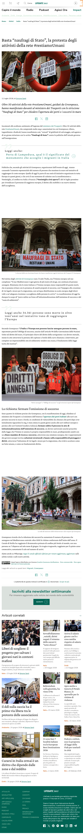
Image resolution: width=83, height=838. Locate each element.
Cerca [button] (29, 3)
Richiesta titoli (8, 814)
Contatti (26, 795)
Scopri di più (64, 582)
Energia (19, 15)
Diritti (13, 15)
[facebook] (44, 825)
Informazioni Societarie (27, 813)
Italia (3, 673)
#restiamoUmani (12, 129)
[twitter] (49, 825)
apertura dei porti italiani (55, 416)
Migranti (30, 568)
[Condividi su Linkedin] (46, 119)
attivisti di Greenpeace (24, 279)
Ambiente (5, 15)
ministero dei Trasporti (52, 126)
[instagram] (66, 825)
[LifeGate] (41, 3)
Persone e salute (75, 15)
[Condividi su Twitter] (41, 119)
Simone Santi (21, 98)
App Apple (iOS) (8, 798)
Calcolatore (7, 821)
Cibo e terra (62, 15)
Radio (29, 10)
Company (26, 792)
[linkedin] (71, 825)
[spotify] (57, 825)
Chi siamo (26, 798)
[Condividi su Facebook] (36, 119)
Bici (65, 771)
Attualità (6, 792)
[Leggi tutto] (79, 615)
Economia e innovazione (32, 15)
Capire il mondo (11, 10)
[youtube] (62, 825)
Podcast (44, 10)
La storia (26, 802)
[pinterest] (53, 825)
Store (11, 3)
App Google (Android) (6, 803)
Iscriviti (39, 602)
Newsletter (18, 3)
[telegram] (75, 825)
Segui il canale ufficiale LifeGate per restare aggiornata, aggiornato (49, 553)
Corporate (6, 817)
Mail (24, 805)
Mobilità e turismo (50, 15)
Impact (77, 10)
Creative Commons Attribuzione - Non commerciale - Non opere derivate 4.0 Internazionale (46, 563)
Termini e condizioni (30, 817)
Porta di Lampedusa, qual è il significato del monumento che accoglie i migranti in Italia (38, 156)
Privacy (25, 809)
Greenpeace (38, 568)
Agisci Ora (61, 10)
